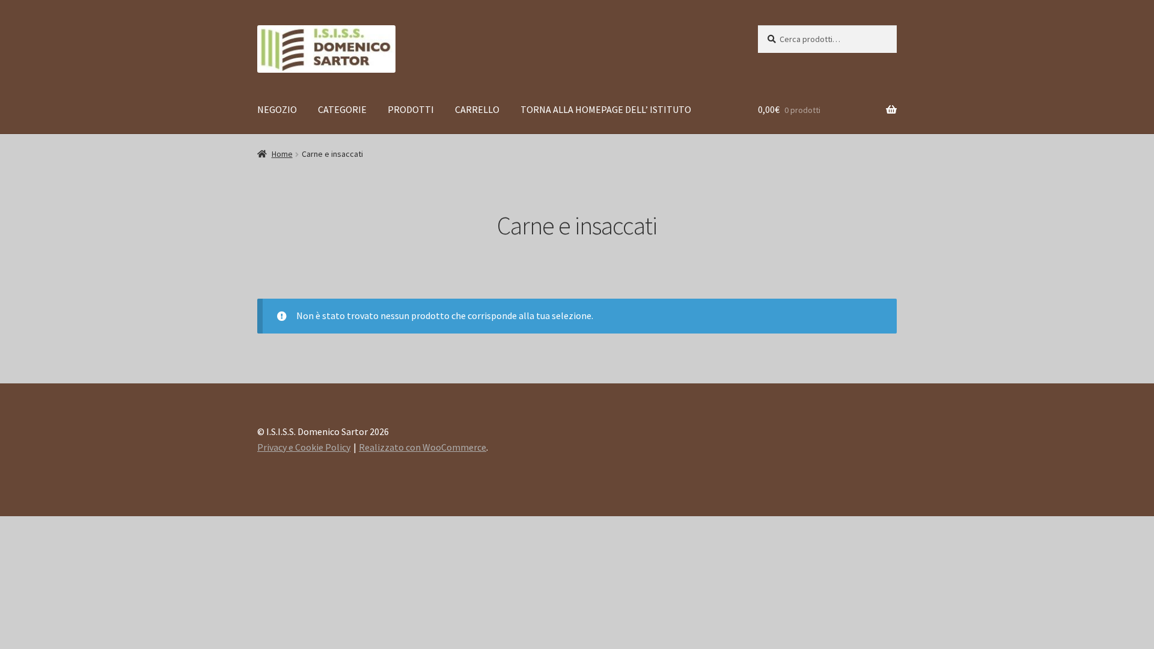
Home (282, 153)
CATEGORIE (342, 109)
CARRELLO (477, 109)
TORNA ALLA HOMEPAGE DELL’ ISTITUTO (606, 109)
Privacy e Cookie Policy (303, 447)
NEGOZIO (277, 109)
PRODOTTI (411, 109)
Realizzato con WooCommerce (422, 447)
